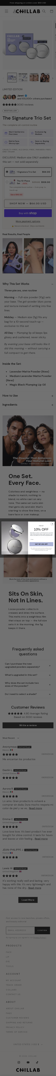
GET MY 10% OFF (41, 544)
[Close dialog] (52, 524)
